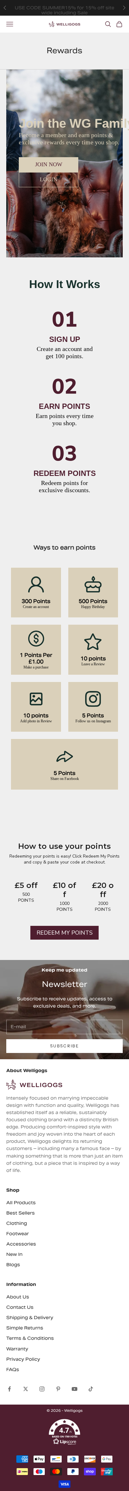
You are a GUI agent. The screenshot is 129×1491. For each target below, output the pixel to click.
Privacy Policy (23, 1359)
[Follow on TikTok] (91, 1389)
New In (14, 1254)
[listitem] (36, 592)
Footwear (17, 1233)
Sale (82, 10)
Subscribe (64, 1045)
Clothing (16, 1223)
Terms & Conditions (30, 1338)
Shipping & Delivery (29, 1317)
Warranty (17, 1349)
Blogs (13, 1264)
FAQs (12, 1369)
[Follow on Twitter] (26, 1389)
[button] (64, 1432)
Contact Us (20, 1307)
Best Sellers (20, 1213)
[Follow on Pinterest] (58, 1389)
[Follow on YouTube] (74, 1389)
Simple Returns (24, 1328)
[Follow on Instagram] (42, 1389)
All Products (21, 1202)
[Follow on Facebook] (9, 1389)
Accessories (21, 1244)
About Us (17, 1297)
